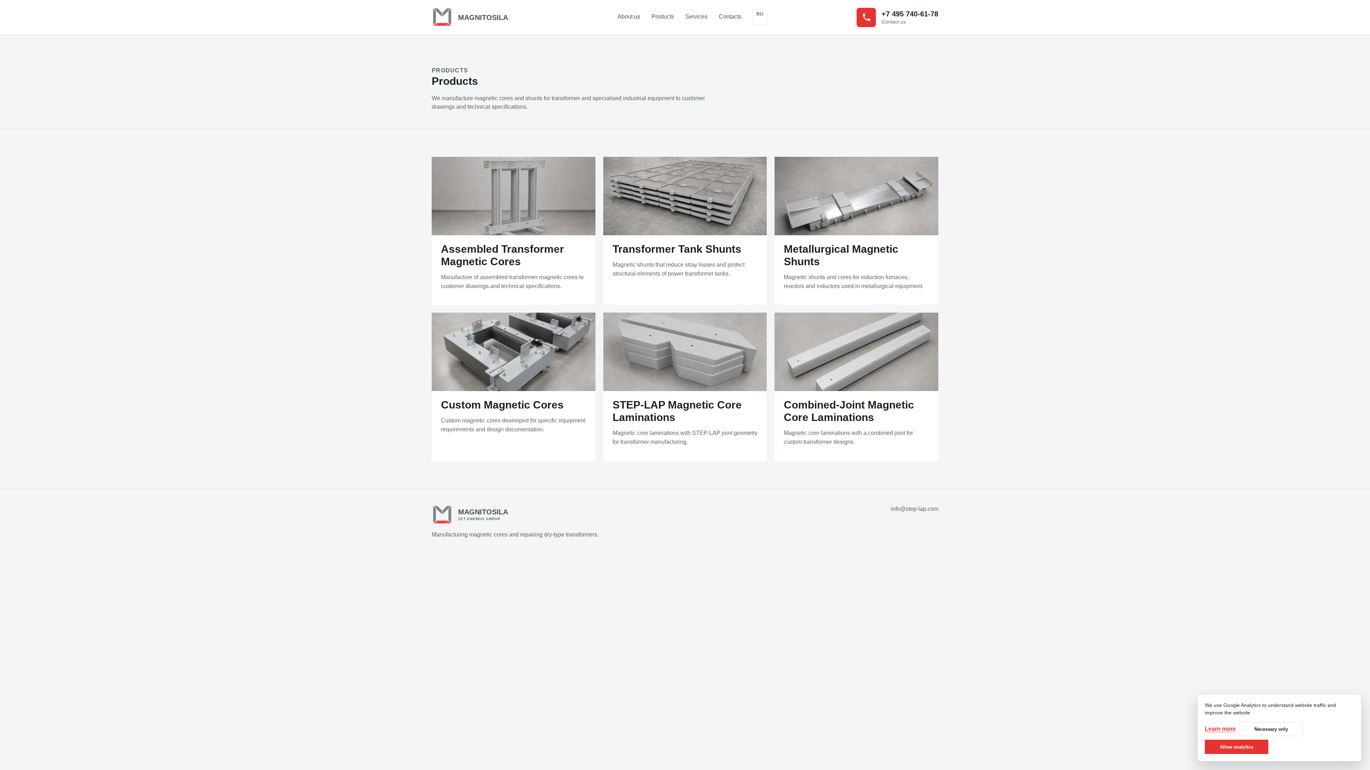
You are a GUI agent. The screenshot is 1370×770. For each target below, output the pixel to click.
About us (629, 17)
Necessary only (1271, 729)
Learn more (1220, 729)
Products (662, 17)
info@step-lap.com (914, 509)
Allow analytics (1236, 747)
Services (696, 17)
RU (759, 14)
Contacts (730, 17)
